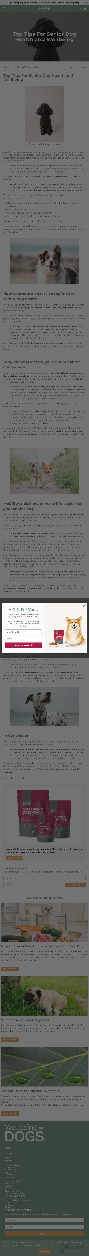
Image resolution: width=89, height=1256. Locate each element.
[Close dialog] (84, 606)
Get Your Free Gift (23, 645)
